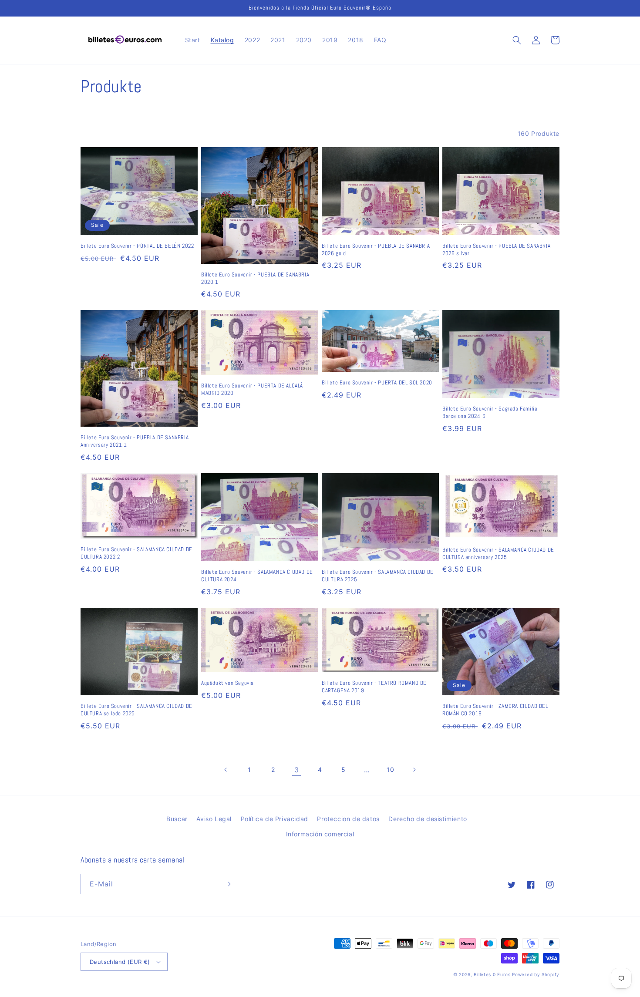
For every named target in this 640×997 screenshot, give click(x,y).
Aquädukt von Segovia (227, 683)
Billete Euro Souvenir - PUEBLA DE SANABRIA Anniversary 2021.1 (135, 441)
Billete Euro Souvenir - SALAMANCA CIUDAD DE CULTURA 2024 (257, 576)
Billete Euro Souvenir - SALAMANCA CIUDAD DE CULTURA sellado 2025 (136, 710)
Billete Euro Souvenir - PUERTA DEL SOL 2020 (377, 382)
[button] (516, 40)
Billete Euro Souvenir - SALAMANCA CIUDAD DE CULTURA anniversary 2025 (498, 553)
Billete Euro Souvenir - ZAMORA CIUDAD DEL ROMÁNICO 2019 (495, 710)
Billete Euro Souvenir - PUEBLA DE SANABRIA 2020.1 (255, 278)
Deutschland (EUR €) (120, 961)
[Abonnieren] (227, 884)
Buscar (177, 818)
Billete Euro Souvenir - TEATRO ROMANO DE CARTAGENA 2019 (374, 687)
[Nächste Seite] (414, 769)
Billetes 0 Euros (492, 974)
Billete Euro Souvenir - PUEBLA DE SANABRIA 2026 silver (496, 250)
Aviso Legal (214, 818)
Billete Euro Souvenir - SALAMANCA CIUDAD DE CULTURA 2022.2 (136, 553)
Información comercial (320, 834)
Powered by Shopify (535, 974)
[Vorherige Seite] (226, 769)
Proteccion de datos (348, 818)
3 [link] (296, 769)
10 (390, 769)
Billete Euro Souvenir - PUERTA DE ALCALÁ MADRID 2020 (252, 389)
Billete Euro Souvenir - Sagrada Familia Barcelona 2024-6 (489, 412)
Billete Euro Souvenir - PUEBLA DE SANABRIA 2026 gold (376, 250)
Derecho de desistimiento (427, 818)
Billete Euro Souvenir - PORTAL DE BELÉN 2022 (137, 246)
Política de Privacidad (274, 818)
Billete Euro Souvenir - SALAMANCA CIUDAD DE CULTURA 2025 (378, 576)
